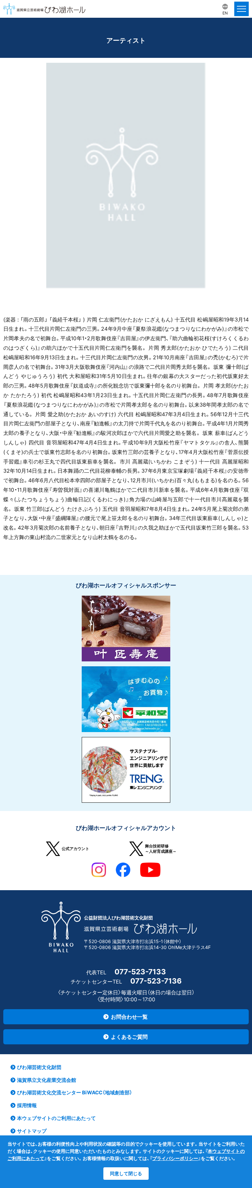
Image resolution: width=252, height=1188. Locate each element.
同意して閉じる (126, 1173)
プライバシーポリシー (175, 1158)
